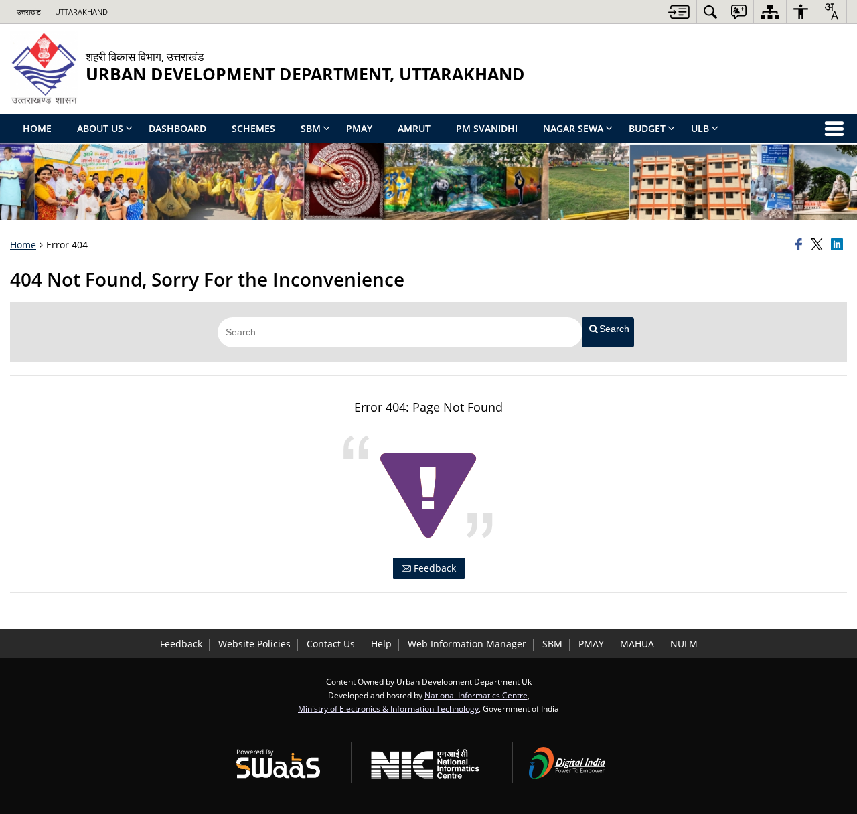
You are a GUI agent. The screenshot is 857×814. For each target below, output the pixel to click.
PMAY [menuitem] (359, 128)
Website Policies (254, 643)
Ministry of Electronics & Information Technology (388, 708)
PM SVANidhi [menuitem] (487, 128)
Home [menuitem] (37, 128)
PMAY (591, 643)
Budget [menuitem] (647, 128)
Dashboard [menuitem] (177, 128)
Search (614, 328)
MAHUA (637, 643)
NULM (684, 643)
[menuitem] (710, 11)
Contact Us (331, 643)
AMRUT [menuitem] (414, 128)
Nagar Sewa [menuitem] (573, 128)
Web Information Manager (467, 643)
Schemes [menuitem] (253, 128)
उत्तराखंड (29, 12)
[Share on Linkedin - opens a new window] (839, 245)
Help (381, 643)
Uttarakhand (81, 12)
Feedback (433, 568)
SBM (552, 643)
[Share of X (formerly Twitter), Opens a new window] (819, 245)
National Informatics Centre (476, 694)
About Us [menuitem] (100, 128)
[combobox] (830, 11)
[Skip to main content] (678, 12)
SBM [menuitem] (311, 128)
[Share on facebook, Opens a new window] (801, 245)
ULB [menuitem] (700, 128)
